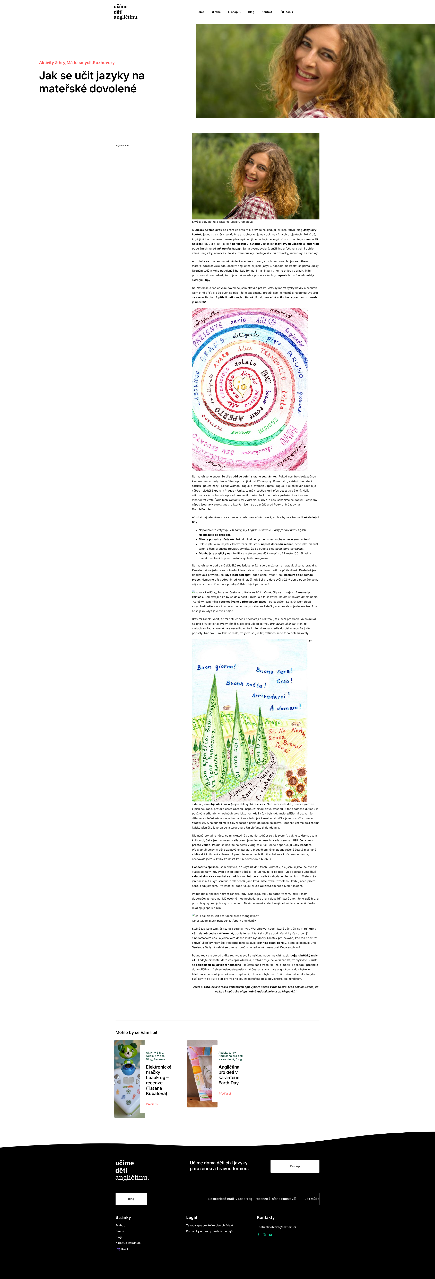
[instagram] (264, 1234)
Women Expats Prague (268, 485)
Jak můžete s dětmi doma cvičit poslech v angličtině (272, 1199)
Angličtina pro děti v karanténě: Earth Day (230, 1075)
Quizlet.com (268, 885)
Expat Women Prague (235, 485)
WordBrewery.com (263, 928)
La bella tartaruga (231, 827)
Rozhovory (104, 62)
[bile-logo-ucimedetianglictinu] (132, 1161)
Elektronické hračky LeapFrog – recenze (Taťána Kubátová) (158, 1080)
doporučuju (294, 845)
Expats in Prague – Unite (228, 490)
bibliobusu (265, 859)
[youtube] (270, 1234)
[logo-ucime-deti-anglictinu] (126, 5)
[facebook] (258, 1234)
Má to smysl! (79, 62)
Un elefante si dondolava (262, 827)
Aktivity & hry (52, 62)
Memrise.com (293, 885)
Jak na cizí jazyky (228, 248)
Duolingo (253, 893)
